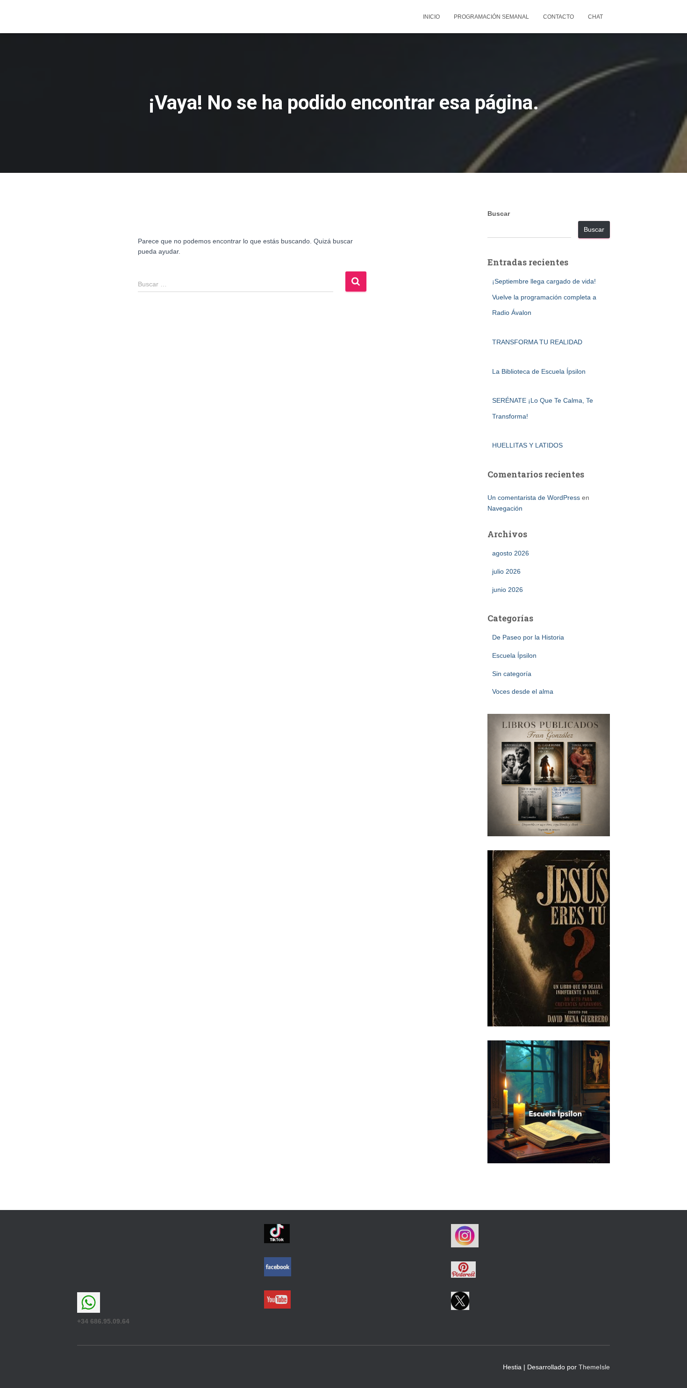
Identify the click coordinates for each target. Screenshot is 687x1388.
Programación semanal (491, 17)
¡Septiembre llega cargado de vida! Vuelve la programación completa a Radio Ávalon (544, 297)
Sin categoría (511, 673)
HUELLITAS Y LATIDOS (527, 445)
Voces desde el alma (522, 691)
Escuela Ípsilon (514, 655)
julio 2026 (506, 571)
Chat (595, 17)
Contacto (558, 17)
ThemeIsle (594, 1367)
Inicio (431, 17)
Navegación (504, 508)
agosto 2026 (510, 553)
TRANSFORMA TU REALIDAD (537, 342)
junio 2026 (507, 589)
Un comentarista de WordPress (533, 497)
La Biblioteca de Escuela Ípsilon (539, 371)
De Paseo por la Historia (528, 637)
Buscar (498, 213)
